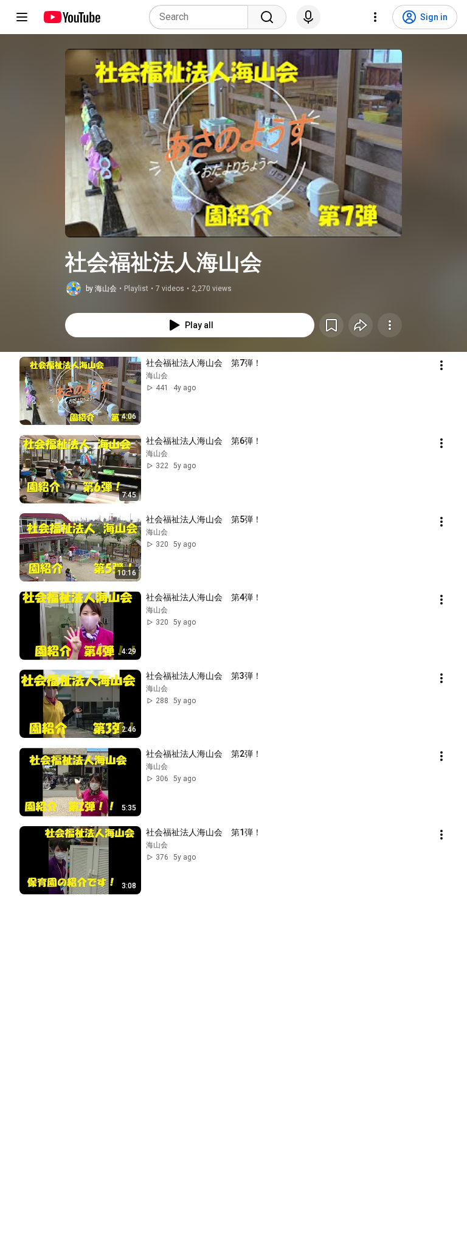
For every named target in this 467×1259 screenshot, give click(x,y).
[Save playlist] (331, 325)
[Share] (360, 325)
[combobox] (202, 17)
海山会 (157, 375)
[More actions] (390, 325)
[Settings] (375, 17)
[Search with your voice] (308, 17)
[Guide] (22, 17)
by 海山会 (101, 288)
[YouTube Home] (71, 17)
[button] (233, 143)
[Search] (266, 17)
